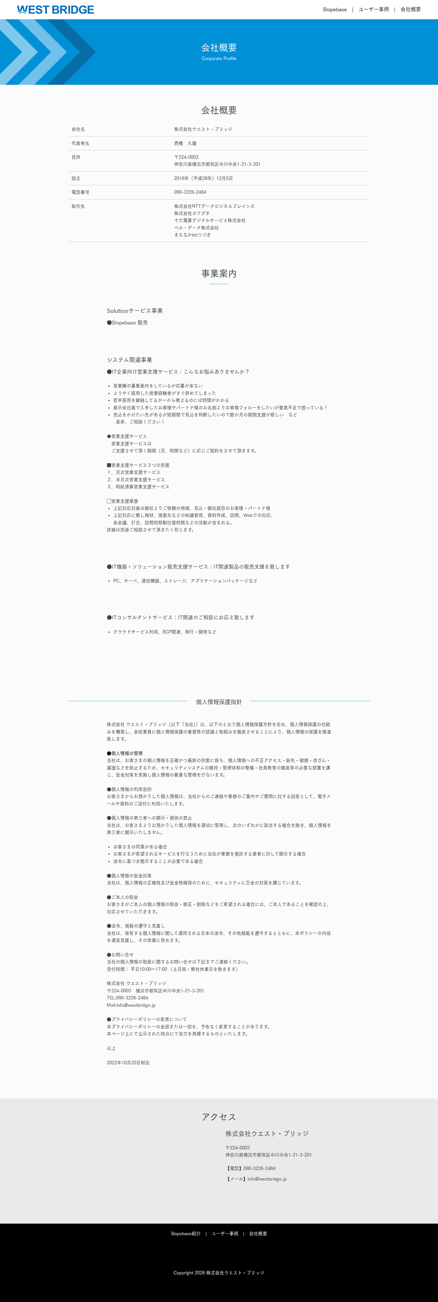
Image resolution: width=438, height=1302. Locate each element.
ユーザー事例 (373, 9)
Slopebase (335, 9)
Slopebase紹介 (186, 1233)
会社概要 (410, 9)
